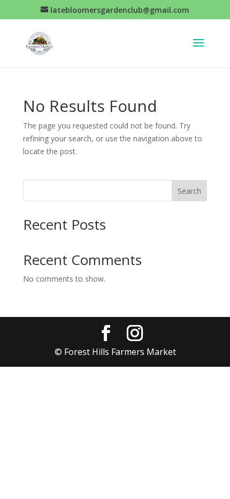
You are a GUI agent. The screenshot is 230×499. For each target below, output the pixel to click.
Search (189, 191)
